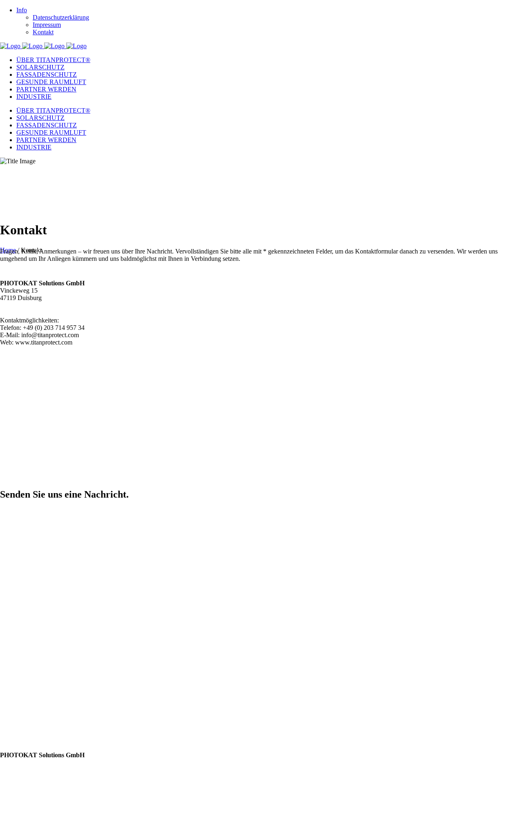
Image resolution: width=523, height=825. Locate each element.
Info (21, 10)
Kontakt (43, 32)
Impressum (47, 24)
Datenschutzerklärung (61, 17)
